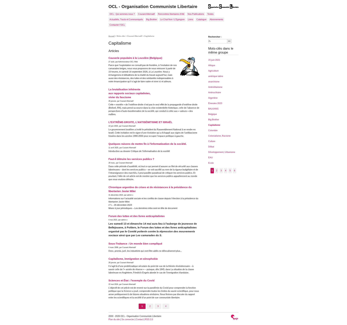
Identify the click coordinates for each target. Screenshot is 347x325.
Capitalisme (214, 125)
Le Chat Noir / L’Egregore (172, 19)
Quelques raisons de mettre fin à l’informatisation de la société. (147, 143)
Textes (210, 14)
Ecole (211, 163)
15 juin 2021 (214, 60)
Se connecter (127, 319)
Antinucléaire (214, 92)
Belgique (212, 114)
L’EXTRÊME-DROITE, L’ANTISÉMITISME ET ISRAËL (140, 122)
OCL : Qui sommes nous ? (122, 14)
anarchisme (213, 82)
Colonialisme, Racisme (219, 136)
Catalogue (201, 19)
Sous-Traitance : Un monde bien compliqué (135, 243)
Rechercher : (214, 37)
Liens (190, 19)
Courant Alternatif (146, 14)
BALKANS (213, 109)
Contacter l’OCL (117, 25)
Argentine (213, 98)
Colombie (213, 130)
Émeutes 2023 (215, 103)
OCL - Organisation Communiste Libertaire (152, 6)
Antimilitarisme (215, 87)
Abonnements (216, 19)
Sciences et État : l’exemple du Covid (131, 280)
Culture (211, 141)
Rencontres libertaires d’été (171, 14)
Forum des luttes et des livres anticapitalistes (136, 216)
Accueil (111, 36)
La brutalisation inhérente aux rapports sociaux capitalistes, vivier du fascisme (129, 93)
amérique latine (215, 76)
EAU (210, 157)
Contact (139, 319)
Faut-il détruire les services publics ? (131, 159)
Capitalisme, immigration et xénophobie (133, 258)
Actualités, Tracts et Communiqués (126, 19)
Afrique (211, 65)
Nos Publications (196, 14)
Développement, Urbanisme (221, 152)
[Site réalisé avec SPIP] (234, 318)
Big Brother (151, 19)
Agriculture (213, 71)
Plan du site (114, 319)
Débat (211, 147)
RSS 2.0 (149, 319)
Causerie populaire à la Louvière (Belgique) (135, 58)
